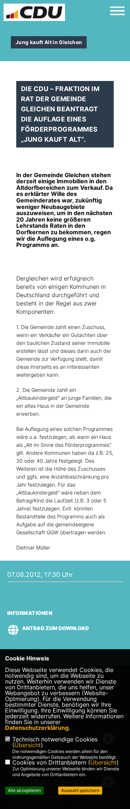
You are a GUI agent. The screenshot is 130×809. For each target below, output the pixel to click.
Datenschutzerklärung (37, 727)
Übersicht (27, 745)
